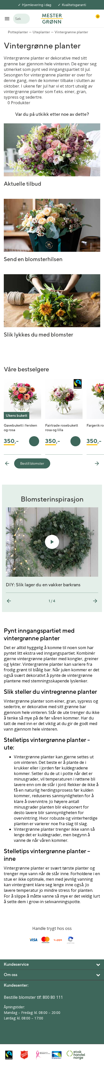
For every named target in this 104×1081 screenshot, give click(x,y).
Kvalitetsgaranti (74, 5)
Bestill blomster (32, 463)
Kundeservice (16, 964)
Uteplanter (41, 32)
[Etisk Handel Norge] (73, 1055)
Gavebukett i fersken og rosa (20, 427)
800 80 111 (53, 997)
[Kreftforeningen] (42, 1055)
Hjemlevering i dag (36, 5)
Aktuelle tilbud (22, 183)
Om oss (10, 974)
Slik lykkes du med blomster (38, 334)
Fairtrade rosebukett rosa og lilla (61, 427)
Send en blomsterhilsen (33, 259)
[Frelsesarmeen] (27, 1055)
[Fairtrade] (11, 1055)
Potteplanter (18, 32)
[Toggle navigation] (7, 18)
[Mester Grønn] (52, 18)
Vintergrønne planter (71, 32)
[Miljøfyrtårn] (57, 1055)
